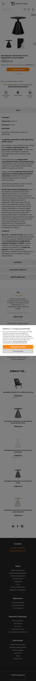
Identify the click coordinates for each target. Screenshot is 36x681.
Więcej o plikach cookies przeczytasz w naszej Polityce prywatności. (15, 342)
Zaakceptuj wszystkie (18, 347)
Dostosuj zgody (18, 351)
